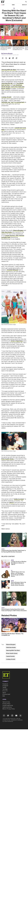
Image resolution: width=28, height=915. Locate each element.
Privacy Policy (6, 704)
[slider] (14, 35)
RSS (4, 696)
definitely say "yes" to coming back (12, 102)
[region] (14, 31)
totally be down (19, 499)
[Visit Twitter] (8, 715)
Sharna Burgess (18, 230)
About (4, 693)
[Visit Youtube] (16, 715)
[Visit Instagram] (12, 715)
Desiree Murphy (8, 53)
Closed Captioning (8, 705)
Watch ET (24, 5)
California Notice (7, 707)
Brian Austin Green (7, 459)
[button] (2, 37)
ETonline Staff (6, 694)
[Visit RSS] (20, 715)
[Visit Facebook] (4, 715)
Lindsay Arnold (6, 97)
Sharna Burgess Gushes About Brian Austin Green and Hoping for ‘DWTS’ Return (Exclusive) (14, 610)
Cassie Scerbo (10, 656)
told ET (11, 503)
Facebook (5, 684)
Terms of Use (6, 702)
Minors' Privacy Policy (9, 709)
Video (13, 5)
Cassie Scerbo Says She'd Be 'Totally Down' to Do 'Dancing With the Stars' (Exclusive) (13, 551)
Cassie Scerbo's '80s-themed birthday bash (12, 236)
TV (14, 8)
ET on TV (5, 691)
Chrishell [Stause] (12, 270)
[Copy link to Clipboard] (16, 58)
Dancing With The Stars (13, 650)
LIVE (3, 5)
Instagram (5, 686)
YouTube (5, 689)
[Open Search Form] (26, 2)
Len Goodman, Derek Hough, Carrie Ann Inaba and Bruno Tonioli (12, 87)
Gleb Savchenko (6, 232)
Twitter (4, 687)
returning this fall (6, 83)
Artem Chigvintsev (17, 341)
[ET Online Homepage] (3, 2)
